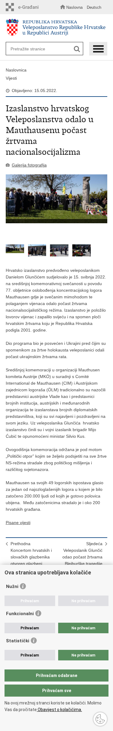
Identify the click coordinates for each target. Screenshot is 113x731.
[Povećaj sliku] (57, 198)
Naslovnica (16, 70)
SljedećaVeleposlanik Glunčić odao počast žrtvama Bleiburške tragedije (82, 553)
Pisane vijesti (18, 522)
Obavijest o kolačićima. (59, 709)
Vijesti (11, 78)
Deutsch (94, 7)
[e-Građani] (24, 7)
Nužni (12, 586)
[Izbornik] (98, 49)
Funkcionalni (20, 613)
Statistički (17, 641)
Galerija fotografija (29, 165)
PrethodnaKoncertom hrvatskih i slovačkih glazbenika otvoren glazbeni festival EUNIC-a (31, 557)
